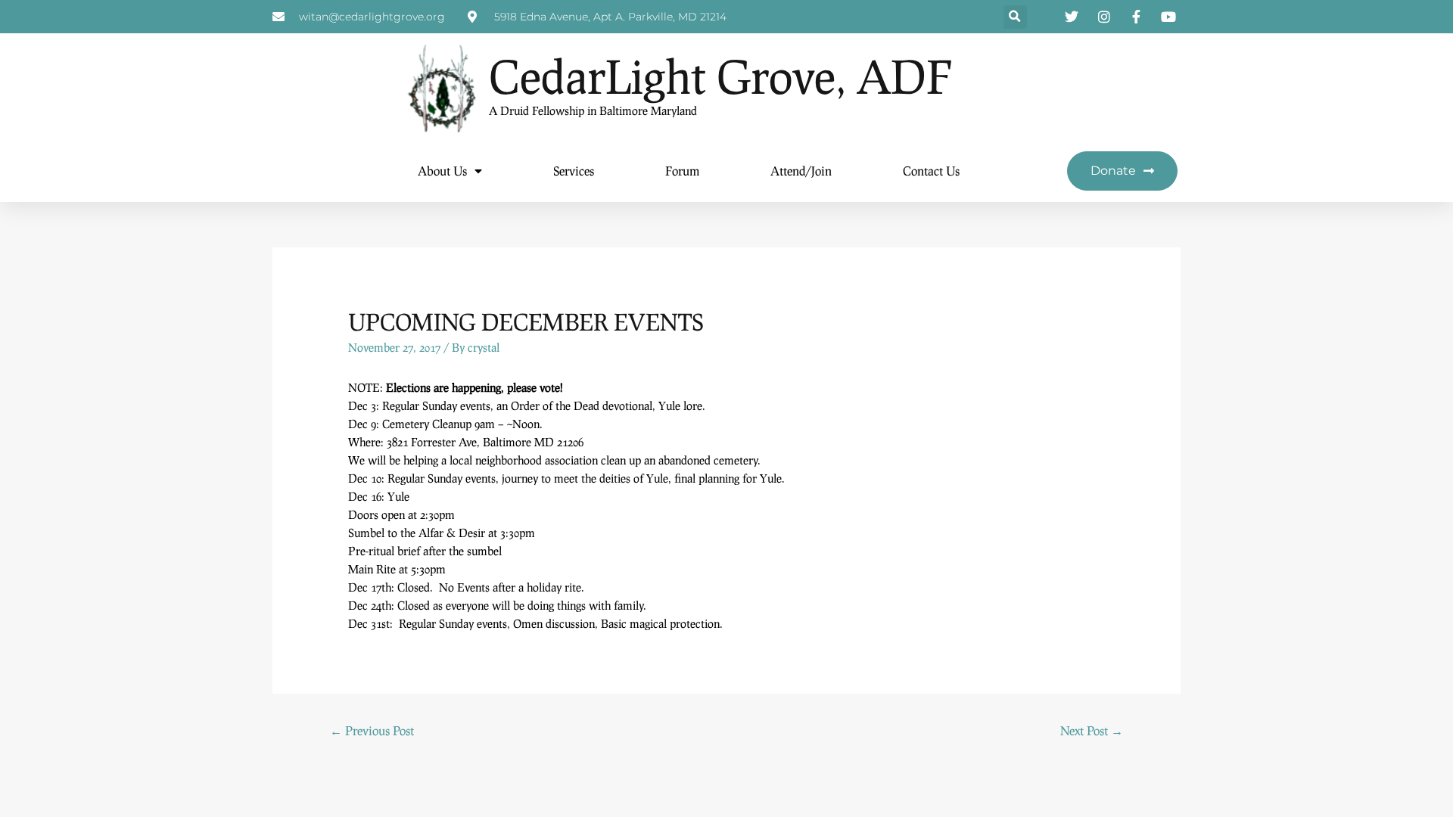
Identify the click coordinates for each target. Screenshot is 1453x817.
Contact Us (931, 170)
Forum (682, 170)
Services (573, 170)
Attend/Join (801, 170)
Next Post (1091, 730)
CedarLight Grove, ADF (720, 76)
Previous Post (372, 730)
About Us (442, 170)
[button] (1015, 17)
